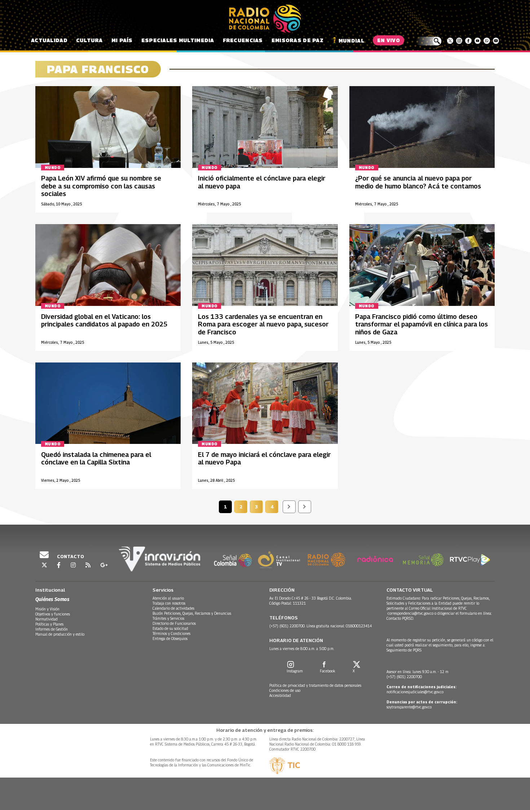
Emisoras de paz (297, 40)
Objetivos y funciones (52, 614)
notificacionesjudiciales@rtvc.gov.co (415, 692)
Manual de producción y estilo (59, 634)
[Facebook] (468, 40)
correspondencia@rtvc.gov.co (410, 613)
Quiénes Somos (52, 599)
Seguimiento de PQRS (404, 650)
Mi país (122, 40)
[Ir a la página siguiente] (289, 506)
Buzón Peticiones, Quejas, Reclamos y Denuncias (192, 613)
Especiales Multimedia (177, 40)
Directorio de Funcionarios (174, 623)
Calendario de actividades (173, 608)
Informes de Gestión (51, 629)
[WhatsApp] (486, 40)
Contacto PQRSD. (401, 618)
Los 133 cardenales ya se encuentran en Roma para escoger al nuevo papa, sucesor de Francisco (263, 324)
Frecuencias (243, 40)
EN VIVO (388, 40)
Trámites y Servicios (168, 618)
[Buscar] (428, 41)
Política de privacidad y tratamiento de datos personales (315, 685)
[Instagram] (459, 40)
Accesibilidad (280, 695)
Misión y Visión (47, 609)
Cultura (89, 40)
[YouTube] (477, 40)
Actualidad (49, 40)
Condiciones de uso (284, 690)
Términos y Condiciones (171, 633)
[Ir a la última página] (304, 506)
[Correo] (496, 40)
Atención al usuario (168, 598)
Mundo (53, 167)
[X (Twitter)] (450, 40)
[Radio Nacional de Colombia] (265, 19)
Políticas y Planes (49, 624)
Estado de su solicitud (170, 628)
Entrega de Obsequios (170, 638)
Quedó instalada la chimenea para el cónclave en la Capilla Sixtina (96, 458)
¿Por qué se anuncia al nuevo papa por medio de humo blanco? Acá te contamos (418, 182)
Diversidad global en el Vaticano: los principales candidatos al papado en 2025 (104, 320)
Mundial (351, 40)
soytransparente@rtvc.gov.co (409, 707)
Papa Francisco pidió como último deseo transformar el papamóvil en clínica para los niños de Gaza (421, 324)
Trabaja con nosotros (169, 603)
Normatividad (46, 619)
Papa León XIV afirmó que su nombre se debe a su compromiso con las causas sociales (101, 185)
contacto (70, 556)
